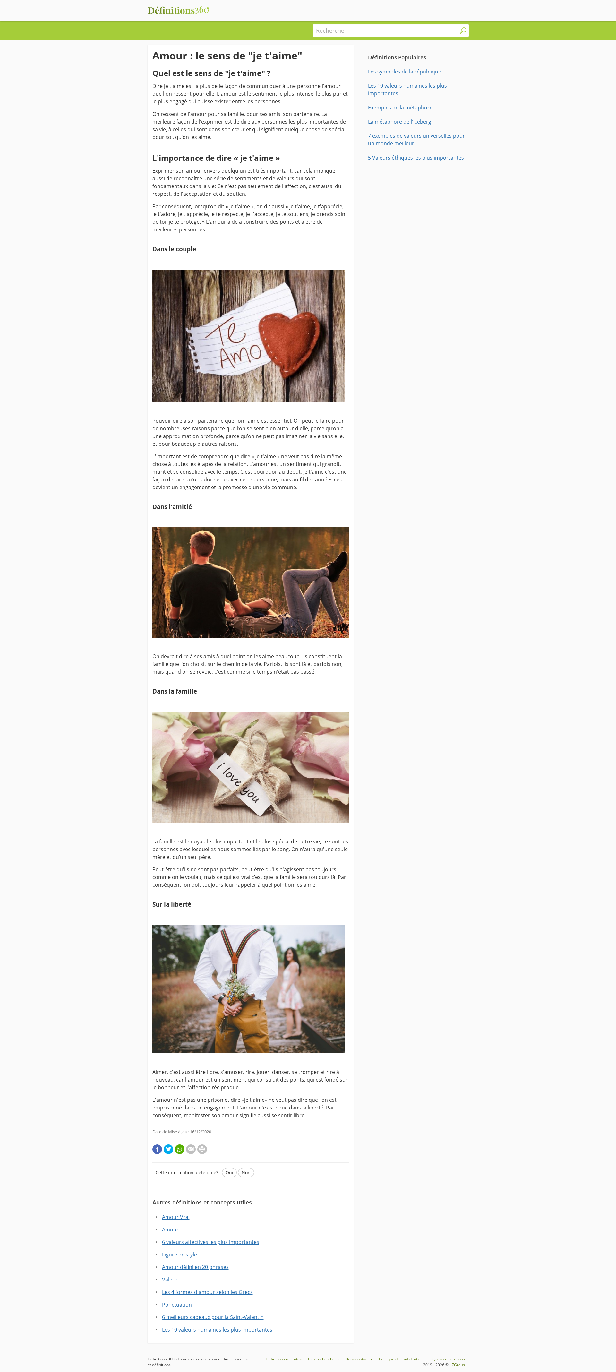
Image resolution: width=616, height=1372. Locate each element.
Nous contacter (358, 1359)
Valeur (170, 1279)
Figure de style (179, 1254)
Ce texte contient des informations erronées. (216, 1203)
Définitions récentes (284, 1359)
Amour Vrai (176, 1217)
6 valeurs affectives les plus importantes (210, 1242)
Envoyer (169, 1193)
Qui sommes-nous (448, 1359)
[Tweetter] (168, 1149)
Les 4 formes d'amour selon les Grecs (207, 1292)
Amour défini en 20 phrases (195, 1267)
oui (229, 1172)
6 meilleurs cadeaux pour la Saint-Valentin (213, 1317)
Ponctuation (177, 1304)
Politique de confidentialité (402, 1359)
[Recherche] (463, 30)
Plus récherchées (323, 1359)
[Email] (191, 1149)
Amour (170, 1229)
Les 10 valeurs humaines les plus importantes (217, 1329)
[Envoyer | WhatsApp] (179, 1149)
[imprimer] (202, 1149)
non (246, 1172)
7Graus (458, 1365)
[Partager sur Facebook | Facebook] (157, 1149)
